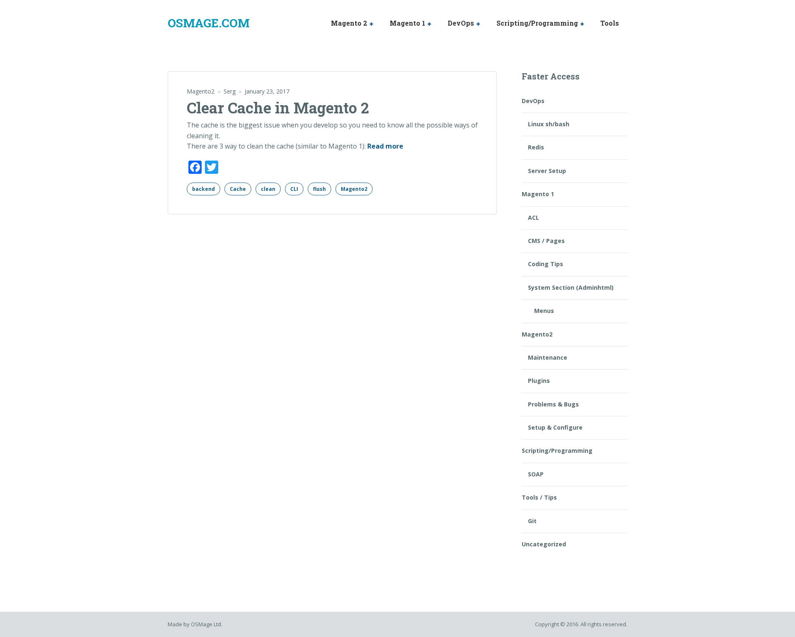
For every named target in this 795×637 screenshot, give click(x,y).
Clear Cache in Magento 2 (278, 108)
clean (268, 188)
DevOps (461, 23)
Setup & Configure (555, 427)
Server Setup (547, 171)
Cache (238, 188)
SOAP (536, 474)
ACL (533, 217)
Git (532, 521)
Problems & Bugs (553, 404)
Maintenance (547, 357)
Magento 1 (407, 23)
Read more (385, 146)
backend (203, 188)
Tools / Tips (539, 497)
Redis (536, 147)
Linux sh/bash (548, 124)
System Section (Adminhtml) (571, 287)
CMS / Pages (546, 241)
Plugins (539, 381)
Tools (609, 23)
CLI (294, 188)
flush (319, 188)
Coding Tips (545, 264)
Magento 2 (349, 23)
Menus (544, 311)
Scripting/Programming (537, 23)
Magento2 (200, 91)
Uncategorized (544, 544)
